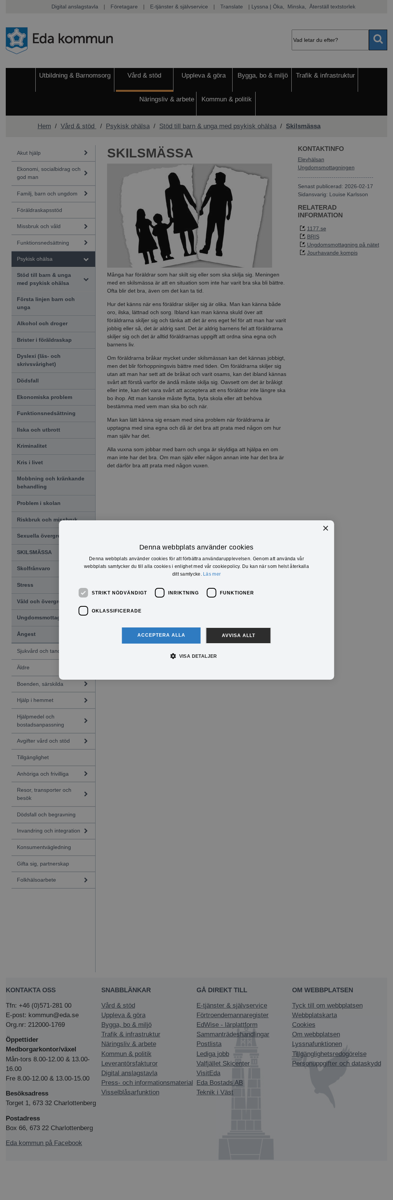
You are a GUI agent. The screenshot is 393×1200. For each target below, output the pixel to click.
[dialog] (196, 600)
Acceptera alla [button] (161, 635)
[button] (196, 655)
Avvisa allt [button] (238, 635)
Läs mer (212, 574)
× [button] (325, 528)
